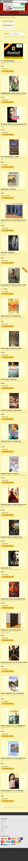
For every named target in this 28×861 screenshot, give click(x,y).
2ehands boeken (7, 17)
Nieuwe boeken (4, 828)
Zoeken (26, 1)
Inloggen (2, 11)
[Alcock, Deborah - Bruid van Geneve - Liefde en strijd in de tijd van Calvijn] (14, 275)
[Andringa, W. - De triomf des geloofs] (13, 620)
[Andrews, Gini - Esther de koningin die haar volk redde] (14, 589)
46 (22, 37)
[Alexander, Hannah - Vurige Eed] (14, 464)
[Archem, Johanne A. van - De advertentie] (13, 683)
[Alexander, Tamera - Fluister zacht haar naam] (13, 495)
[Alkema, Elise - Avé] (13, 558)
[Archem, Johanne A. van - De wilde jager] (14, 781)
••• (20, 37)
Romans (14, 17)
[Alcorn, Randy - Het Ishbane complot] (14, 339)
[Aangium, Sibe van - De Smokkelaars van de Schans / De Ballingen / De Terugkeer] (14, 210)
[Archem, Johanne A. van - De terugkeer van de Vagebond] (13, 748)
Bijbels (2, 829)
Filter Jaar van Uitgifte (8, 21)
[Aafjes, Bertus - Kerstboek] (13, 179)
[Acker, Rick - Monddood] (13, 243)
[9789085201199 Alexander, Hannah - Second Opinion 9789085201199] (14, 83)
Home (2, 17)
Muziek (2, 831)
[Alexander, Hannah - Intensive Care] (13, 431)
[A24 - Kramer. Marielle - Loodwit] (14, 147)
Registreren (7, 11)
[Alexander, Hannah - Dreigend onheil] (14, 400)
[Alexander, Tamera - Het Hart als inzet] (14, 527)
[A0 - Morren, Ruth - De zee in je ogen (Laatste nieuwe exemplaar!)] (13, 114)
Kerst (2, 824)
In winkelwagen (8, 71)
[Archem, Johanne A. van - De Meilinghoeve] (14, 716)
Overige (2, 833)
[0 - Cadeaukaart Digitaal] (13, 51)
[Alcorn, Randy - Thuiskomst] (13, 369)
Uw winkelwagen (22, 11)
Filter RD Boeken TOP (8, 25)
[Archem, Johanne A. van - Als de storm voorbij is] (14, 653)
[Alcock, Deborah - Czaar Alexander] (13, 306)
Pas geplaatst (4, 821)
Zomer (2, 823)
